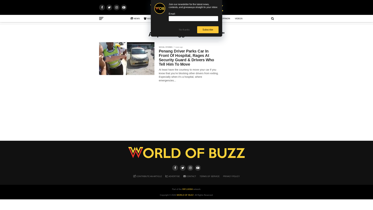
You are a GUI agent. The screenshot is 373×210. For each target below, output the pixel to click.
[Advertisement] (250, 87)
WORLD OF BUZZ (185, 195)
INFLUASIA (187, 189)
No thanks (184, 29)
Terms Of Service (210, 176)
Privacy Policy (231, 176)
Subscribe (208, 29)
